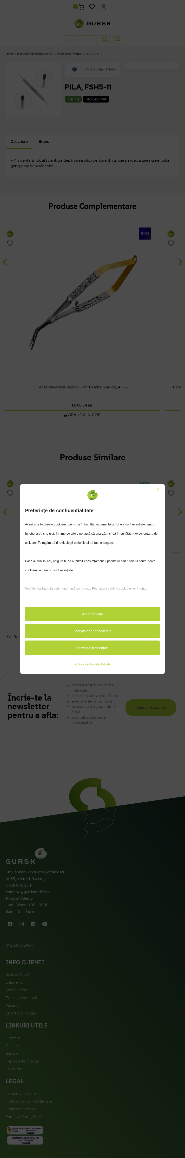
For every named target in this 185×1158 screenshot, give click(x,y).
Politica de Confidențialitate (93, 664)
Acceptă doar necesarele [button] (92, 631)
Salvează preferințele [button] (92, 648)
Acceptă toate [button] (92, 614)
